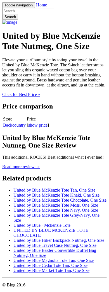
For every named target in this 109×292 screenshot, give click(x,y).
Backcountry (14, 125)
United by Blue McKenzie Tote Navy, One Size (55, 210)
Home (41, 5)
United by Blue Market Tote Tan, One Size (51, 270)
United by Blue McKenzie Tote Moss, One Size (55, 205)
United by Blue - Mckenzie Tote (41, 225)
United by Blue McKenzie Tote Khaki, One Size (56, 195)
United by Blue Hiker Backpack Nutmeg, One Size (58, 240)
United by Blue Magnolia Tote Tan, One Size (53, 260)
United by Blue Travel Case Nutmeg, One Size (54, 245)
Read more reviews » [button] (21, 166)
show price (38, 125)
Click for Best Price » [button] (21, 94)
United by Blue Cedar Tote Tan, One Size (50, 265)
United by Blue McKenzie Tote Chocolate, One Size (59, 200)
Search (10, 17)
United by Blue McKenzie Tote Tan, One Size (54, 190)
